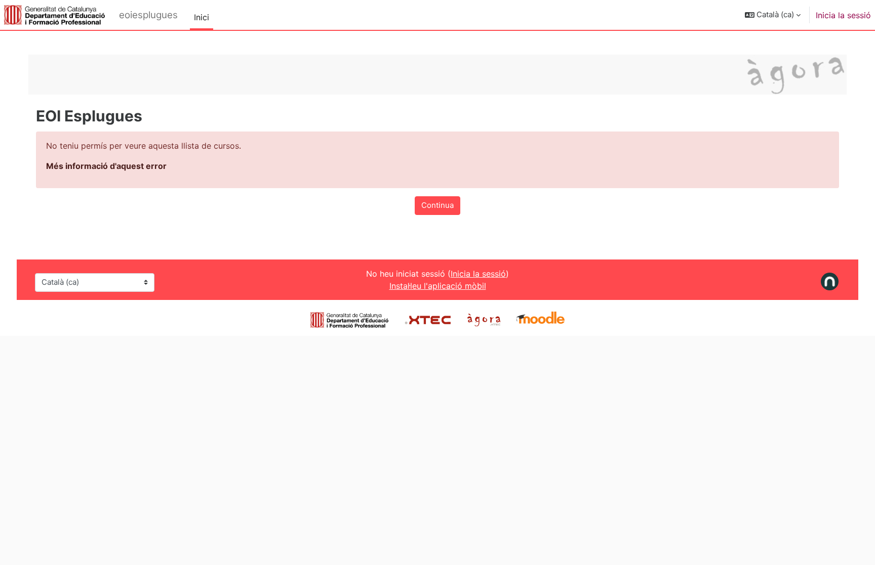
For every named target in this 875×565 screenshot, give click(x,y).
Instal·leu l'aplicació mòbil (437, 286)
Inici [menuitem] (201, 17)
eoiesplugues (148, 15)
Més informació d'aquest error (106, 166)
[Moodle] (540, 319)
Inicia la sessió (843, 15)
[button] (772, 15)
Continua (437, 205)
